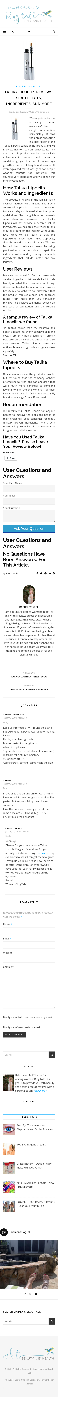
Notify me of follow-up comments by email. (28, 1017)
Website (8, 952)
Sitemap (29, 1383)
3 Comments (43, 111)
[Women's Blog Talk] (29, 13)
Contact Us (20, 1379)
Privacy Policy (47, 1379)
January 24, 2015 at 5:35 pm (15, 718)
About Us (9, 1379)
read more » (40, 1090)
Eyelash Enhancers (29, 86)
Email (7, 938)
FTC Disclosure (33, 1379)
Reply (6, 722)
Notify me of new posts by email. (22, 1027)
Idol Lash (41, 853)
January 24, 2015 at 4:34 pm (17, 831)
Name (7, 924)
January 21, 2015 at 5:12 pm (15, 783)
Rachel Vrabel (12, 573)
